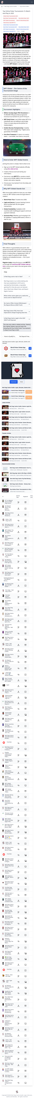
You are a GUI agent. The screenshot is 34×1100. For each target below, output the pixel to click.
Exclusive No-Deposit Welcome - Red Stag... (9, 626)
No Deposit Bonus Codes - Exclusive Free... (9, 1035)
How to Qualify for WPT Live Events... (9, 633)
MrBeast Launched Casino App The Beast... (9, 941)
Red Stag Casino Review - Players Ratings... (9, 906)
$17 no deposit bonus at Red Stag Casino (9, 502)
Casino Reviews (24, 424)
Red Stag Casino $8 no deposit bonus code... (9, 826)
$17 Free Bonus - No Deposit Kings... (9, 555)
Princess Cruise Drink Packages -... (9, 814)
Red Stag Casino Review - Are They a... (9, 691)
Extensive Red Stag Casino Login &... (8, 697)
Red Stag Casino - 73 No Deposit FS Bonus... (9, 748)
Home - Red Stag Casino (8, 519)
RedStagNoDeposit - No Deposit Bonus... (9, 579)
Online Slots (12, 475)
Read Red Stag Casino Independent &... (9, 1082)
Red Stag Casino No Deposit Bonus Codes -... (9, 934)
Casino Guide (28, 408)
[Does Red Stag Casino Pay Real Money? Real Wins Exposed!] (5, 479)
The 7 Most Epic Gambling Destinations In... (9, 999)
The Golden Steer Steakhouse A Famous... (8, 603)
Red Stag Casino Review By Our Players (9, 1029)
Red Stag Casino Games (15, 430)
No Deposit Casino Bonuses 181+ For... (9, 731)
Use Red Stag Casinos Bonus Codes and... (9, 889)
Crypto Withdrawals (27, 480)
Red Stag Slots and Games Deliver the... (8, 953)
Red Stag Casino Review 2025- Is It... (9, 1017)
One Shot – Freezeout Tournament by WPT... (9, 802)
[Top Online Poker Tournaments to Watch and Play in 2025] (5, 490)
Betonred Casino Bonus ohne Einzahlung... (9, 1011)
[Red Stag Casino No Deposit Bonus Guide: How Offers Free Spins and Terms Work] (5, 418)
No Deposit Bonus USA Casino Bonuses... (8, 508)
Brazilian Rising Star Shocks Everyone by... (9, 796)
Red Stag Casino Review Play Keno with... (9, 573)
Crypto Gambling (19, 475)
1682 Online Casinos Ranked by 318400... (9, 772)
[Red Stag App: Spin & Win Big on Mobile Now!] (5, 474)
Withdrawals (19, 470)
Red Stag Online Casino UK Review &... (9, 514)
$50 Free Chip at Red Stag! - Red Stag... (9, 1064)
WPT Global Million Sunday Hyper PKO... (9, 820)
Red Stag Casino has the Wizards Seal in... (9, 526)
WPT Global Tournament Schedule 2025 (9, 900)
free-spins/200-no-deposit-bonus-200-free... (9, 1058)
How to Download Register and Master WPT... (8, 668)
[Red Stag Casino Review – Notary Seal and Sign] (5, 485)
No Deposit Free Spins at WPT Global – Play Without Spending (24, 336)
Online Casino (21, 408)
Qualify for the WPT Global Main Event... (8, 993)
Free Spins (30, 430)
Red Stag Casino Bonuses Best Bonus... (9, 964)
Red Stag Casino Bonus (15, 419)
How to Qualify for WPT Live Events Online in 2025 (9, 336)
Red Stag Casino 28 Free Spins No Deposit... (9, 702)
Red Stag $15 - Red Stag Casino (9, 1075)
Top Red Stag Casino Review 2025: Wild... (8, 911)
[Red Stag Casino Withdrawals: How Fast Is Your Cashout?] (5, 469)
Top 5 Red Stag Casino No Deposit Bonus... (9, 609)
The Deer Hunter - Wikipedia (7, 596)
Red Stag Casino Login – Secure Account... (9, 639)
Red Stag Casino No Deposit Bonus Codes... (9, 831)
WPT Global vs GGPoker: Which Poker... (9, 877)
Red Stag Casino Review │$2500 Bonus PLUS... (9, 550)
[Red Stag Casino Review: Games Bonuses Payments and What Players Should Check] (5, 423)
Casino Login (23, 414)
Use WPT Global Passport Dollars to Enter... (9, 1070)
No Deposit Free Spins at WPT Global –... (9, 585)
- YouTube (9, 742)
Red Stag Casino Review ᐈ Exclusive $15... (9, 615)
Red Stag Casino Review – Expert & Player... (9, 860)
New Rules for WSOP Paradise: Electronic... (9, 917)
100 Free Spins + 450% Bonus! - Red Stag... (9, 894)
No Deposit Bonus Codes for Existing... (9, 661)
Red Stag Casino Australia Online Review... (9, 737)
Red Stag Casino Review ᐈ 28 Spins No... (9, 620)
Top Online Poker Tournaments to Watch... (9, 537)
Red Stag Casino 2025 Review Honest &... (9, 809)
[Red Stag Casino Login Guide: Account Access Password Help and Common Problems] (5, 413)
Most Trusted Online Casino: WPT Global (9, 680)
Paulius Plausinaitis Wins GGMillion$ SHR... (9, 778)
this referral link (13, 169)
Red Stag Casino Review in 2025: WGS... (9, 883)
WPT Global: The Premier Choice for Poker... (9, 531)
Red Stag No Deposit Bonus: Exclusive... (9, 708)
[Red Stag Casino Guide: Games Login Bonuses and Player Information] (5, 407)
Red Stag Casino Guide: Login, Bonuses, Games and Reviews (10, 6)
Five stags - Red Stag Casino (9, 590)
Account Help (30, 414)
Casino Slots (24, 430)
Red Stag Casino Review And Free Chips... (9, 866)
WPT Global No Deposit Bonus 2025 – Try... (9, 1046)
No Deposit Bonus (25, 419)
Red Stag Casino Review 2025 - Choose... (9, 871)
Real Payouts (20, 480)
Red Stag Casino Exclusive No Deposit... (9, 720)
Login (7, 685)
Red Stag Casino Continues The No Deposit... (9, 923)
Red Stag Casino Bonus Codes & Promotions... (9, 544)
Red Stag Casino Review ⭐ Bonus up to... (9, 837)
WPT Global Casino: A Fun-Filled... (9, 790)
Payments (25, 470)
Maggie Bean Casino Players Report (9, 761)
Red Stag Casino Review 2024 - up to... (9, 947)
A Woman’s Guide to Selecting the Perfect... (8, 1023)
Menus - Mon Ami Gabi (9, 975)
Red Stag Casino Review (15, 424)
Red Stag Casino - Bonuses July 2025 (9, 1005)
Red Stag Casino (13, 408)
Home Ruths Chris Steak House (8, 714)
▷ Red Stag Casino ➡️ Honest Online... (9, 674)
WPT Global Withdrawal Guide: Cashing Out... (9, 567)
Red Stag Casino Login (14, 414)
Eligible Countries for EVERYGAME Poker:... (8, 754)
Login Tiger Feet (9, 981)
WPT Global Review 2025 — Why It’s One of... (9, 785)
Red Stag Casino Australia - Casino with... (9, 656)
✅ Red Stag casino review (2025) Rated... (8, 958)
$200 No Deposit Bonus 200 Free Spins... (9, 1052)
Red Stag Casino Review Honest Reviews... (9, 929)
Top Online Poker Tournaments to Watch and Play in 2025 (26, 6)
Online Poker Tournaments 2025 (17, 491)
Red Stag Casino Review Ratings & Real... (9, 650)
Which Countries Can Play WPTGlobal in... (9, 725)
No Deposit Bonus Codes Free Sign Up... (9, 561)
